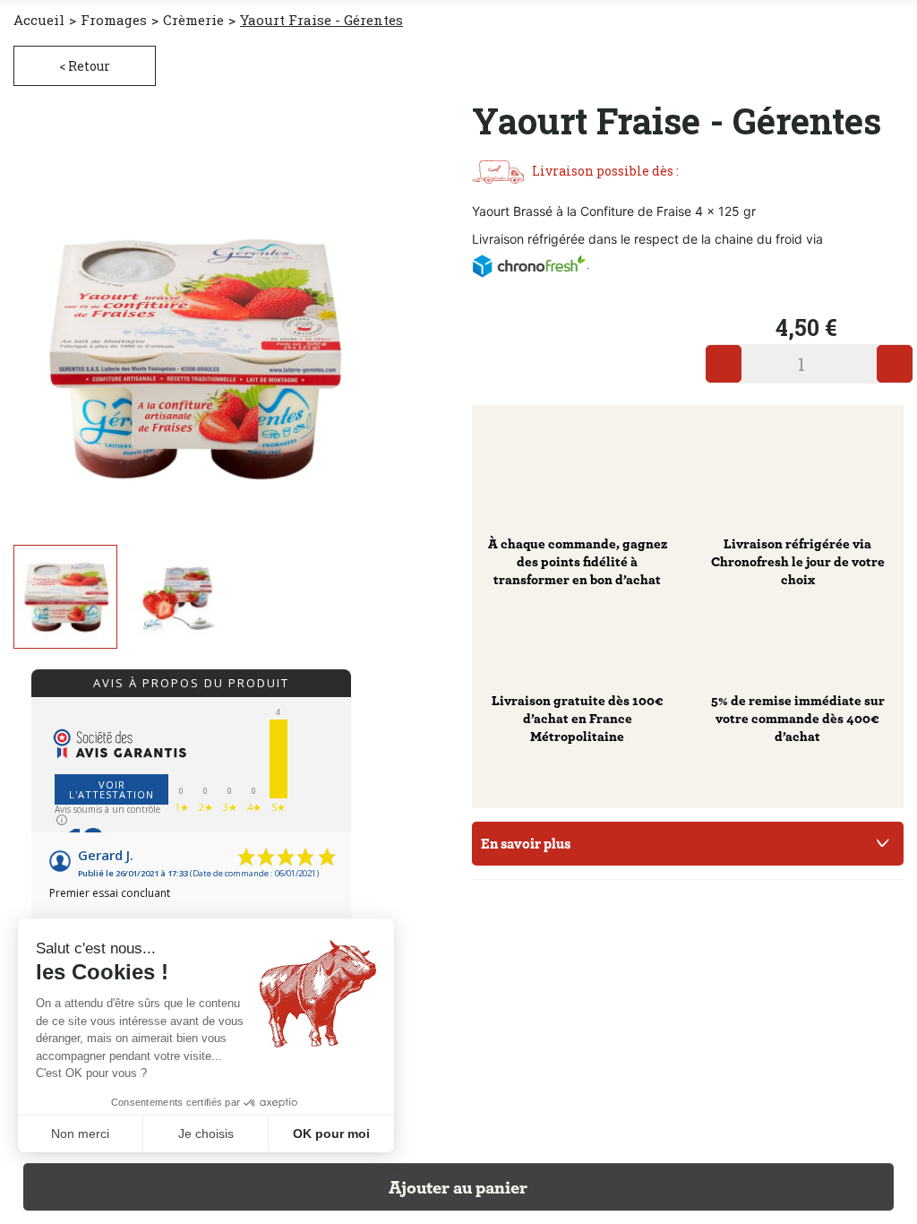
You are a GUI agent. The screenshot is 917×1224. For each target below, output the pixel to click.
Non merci (80, 1133)
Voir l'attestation (111, 789)
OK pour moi (331, 1133)
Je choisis (206, 1133)
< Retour (84, 65)
